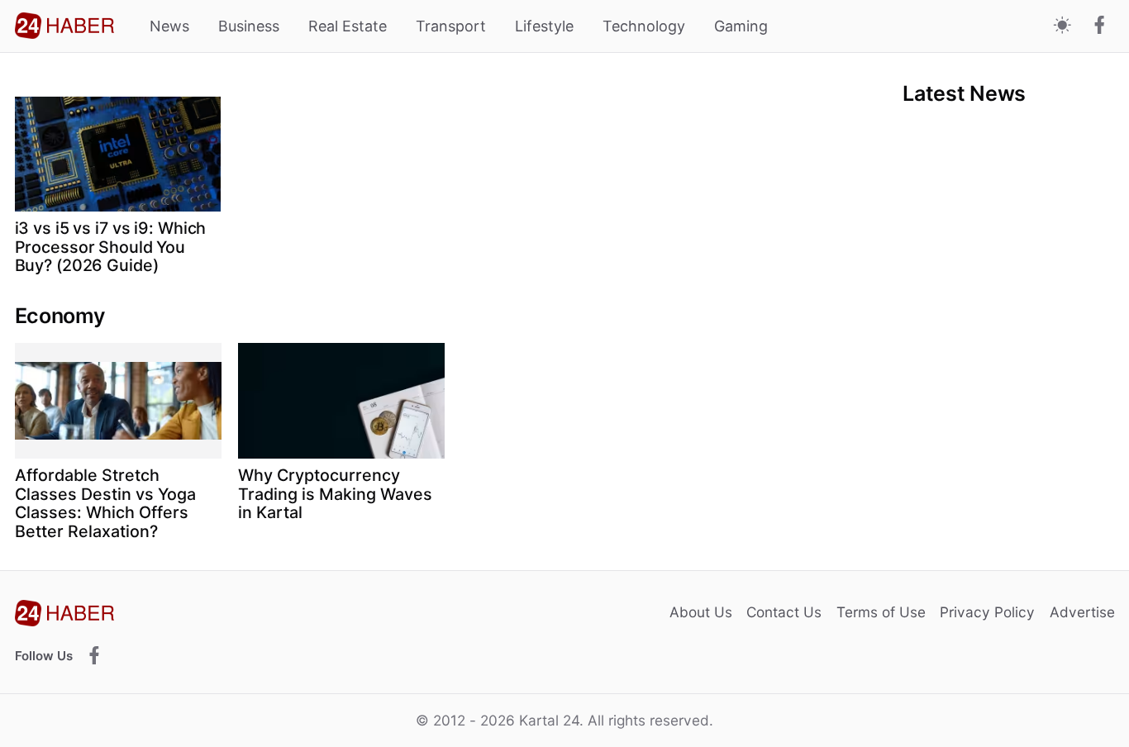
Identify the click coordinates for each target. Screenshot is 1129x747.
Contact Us (784, 612)
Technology (644, 26)
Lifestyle (544, 26)
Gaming (741, 26)
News (169, 26)
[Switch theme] (1062, 26)
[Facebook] (1099, 26)
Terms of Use (881, 612)
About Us (700, 612)
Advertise (1082, 612)
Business (248, 26)
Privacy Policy (987, 612)
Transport (451, 26)
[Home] (64, 25)
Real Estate (347, 26)
